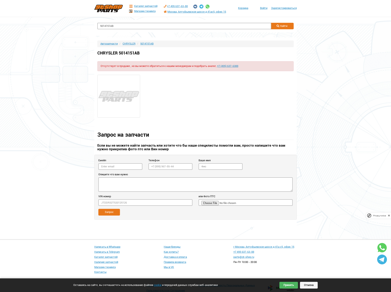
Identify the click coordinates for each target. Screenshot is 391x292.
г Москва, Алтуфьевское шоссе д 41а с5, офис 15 (263, 246)
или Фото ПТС (207, 196)
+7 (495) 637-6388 (227, 66)
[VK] (195, 6)
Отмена (309, 285)
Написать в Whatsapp (107, 246)
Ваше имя (205, 160)
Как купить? (171, 251)
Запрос (109, 212)
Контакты (100, 271)
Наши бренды (172, 246)
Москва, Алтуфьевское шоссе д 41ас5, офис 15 (196, 11)
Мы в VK (169, 267)
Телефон (153, 160)
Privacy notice (379, 216)
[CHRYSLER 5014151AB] (195, 96)
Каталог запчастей (145, 6)
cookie (157, 285)
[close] (389, 215)
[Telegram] (201, 6)
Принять (288, 285)
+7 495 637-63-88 (177, 6)
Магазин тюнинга (145, 11)
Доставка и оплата (175, 256)
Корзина (243, 8)
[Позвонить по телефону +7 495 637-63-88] (165, 6)
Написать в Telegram (107, 251)
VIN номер (104, 196)
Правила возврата (175, 262)
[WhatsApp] (207, 6)
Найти (283, 25)
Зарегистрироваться (284, 8)
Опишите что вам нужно (113, 174)
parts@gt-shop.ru (243, 256)
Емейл (102, 160)
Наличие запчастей (106, 262)
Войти (263, 8)
